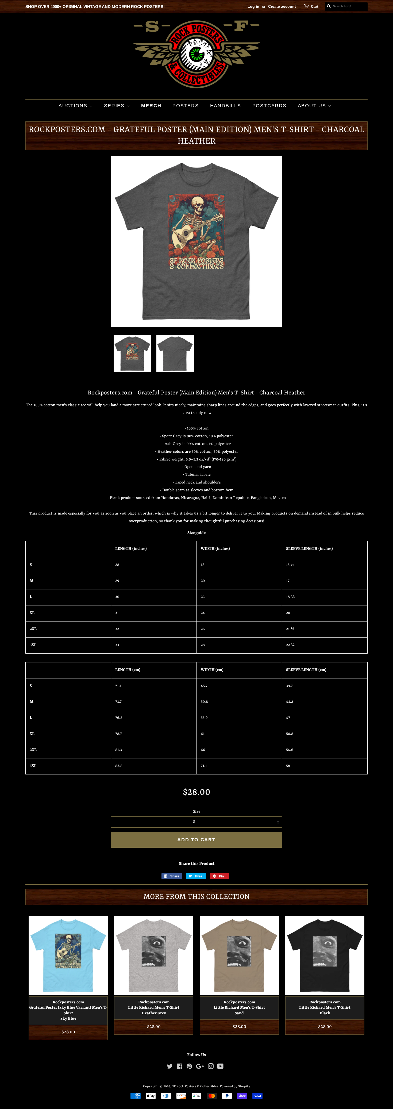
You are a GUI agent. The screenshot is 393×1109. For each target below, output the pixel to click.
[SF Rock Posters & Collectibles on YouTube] (220, 1068)
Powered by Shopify (235, 1086)
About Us (313, 105)
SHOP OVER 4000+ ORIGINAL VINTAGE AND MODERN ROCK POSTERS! (95, 6)
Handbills (225, 105)
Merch (151, 105)
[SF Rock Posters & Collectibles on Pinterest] (189, 1068)
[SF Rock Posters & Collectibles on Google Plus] (200, 1068)
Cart (314, 6)
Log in (253, 6)
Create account (282, 6)
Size (196, 811)
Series (115, 105)
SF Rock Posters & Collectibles (195, 1086)
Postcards (269, 105)
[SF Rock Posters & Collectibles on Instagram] (211, 1068)
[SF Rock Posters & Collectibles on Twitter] (170, 1068)
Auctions (74, 105)
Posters (185, 105)
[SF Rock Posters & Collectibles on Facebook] (179, 1068)
